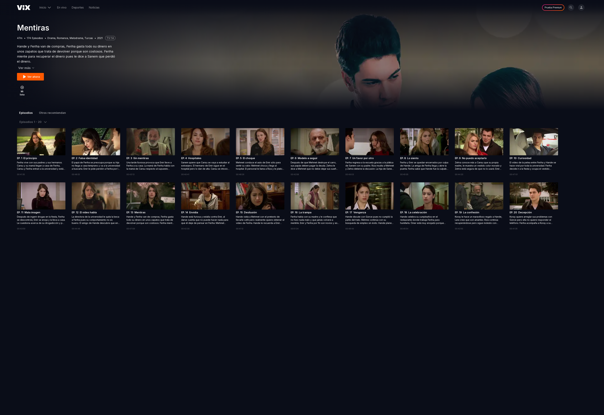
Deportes (78, 7)
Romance (62, 38)
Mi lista (22, 93)
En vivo (62, 7)
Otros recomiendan (52, 112)
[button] (41, 152)
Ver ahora (33, 76)
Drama (51, 38)
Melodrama (76, 38)
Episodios (26, 112)
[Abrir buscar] (571, 7)
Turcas (88, 38)
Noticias (94, 7)
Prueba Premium (553, 7)
